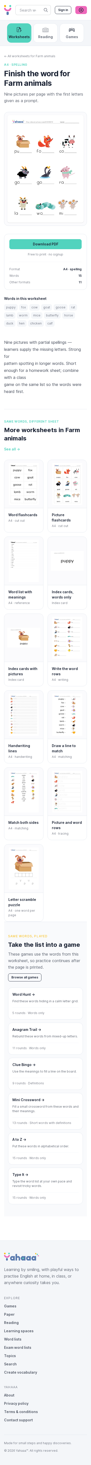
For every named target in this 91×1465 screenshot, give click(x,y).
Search (10, 1364)
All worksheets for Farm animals (29, 56)
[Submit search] (46, 10)
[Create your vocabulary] (81, 10)
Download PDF (45, 244)
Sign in (63, 10)
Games (10, 1306)
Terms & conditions (21, 1412)
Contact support (18, 1420)
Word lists (12, 1339)
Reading (11, 1322)
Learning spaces (19, 1331)
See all (12, 449)
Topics (10, 1356)
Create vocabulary (20, 1372)
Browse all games (24, 977)
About (9, 1395)
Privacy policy (16, 1403)
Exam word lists (17, 1347)
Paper (9, 1314)
